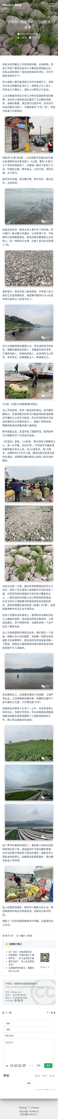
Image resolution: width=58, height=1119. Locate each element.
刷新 (29, 1083)
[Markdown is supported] (7, 1065)
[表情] (12, 1065)
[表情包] (16, 1065)
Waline (47, 1089)
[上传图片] (20, 1065)
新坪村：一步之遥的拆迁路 (21, 958)
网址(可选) (9, 1036)
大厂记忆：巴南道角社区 (20, 952)
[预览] (24, 1065)
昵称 (8, 1023)
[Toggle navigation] (52, 5)
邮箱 (8, 1030)
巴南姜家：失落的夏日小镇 (21, 955)
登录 (38, 1065)
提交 (48, 1065)
